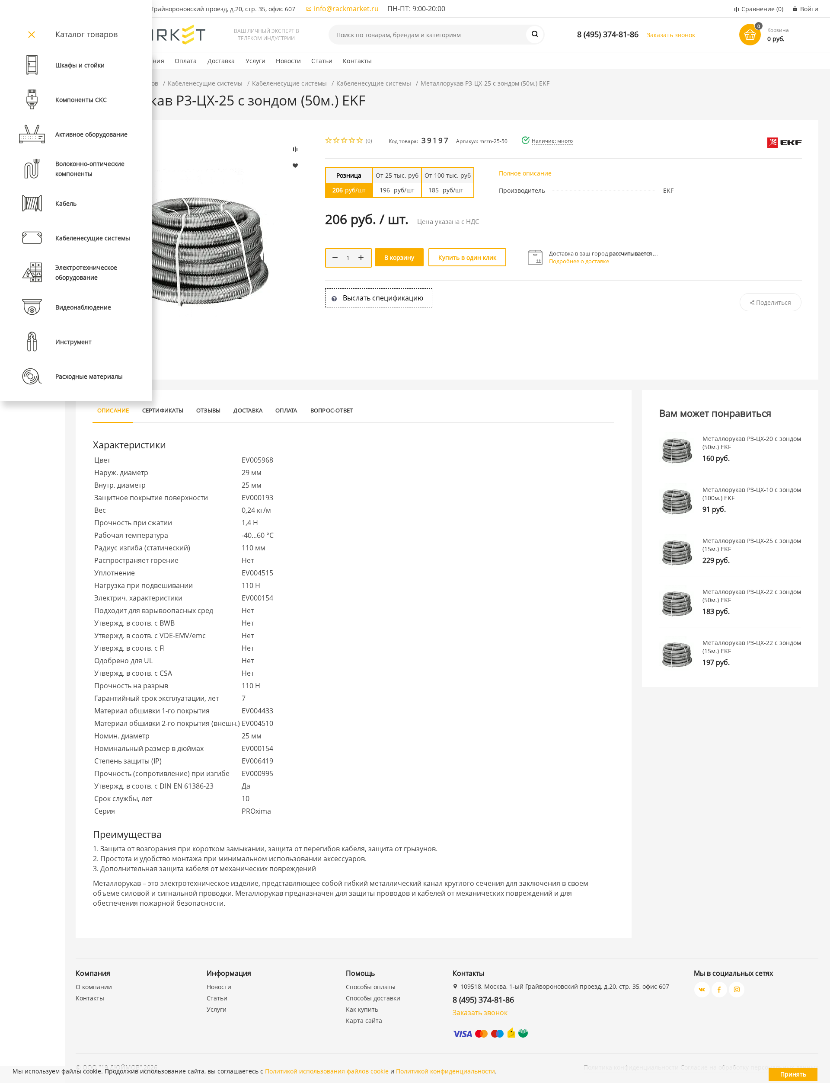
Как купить (362, 1009)
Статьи (321, 61)
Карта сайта (364, 1020)
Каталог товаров (86, 34)
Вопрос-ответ (331, 410)
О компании (94, 987)
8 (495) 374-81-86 (607, 34)
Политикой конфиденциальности (445, 1071)
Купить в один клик (467, 257)
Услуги (256, 61)
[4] (352, 141)
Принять (793, 1074)
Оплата (186, 61)
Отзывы (208, 410)
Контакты (357, 61)
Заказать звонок (671, 35)
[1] (329, 141)
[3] (344, 141)
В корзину (399, 257)
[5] (360, 141)
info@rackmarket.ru (346, 8)
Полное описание (525, 173)
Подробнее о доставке (579, 261)
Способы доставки (373, 998)
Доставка (221, 61)
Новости (288, 61)
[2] (337, 141)
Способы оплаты (371, 987)
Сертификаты (163, 410)
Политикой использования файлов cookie (327, 1071)
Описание (113, 410)
